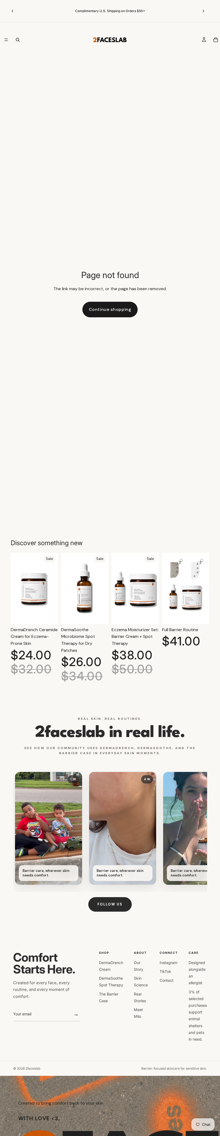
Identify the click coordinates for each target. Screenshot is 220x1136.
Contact (167, 980)
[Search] (18, 40)
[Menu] (6, 40)
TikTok (165, 971)
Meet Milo (138, 1013)
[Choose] (201, 616)
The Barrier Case (108, 997)
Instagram (168, 962)
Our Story (138, 966)
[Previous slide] (13, 11)
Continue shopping (110, 309)
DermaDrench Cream (111, 966)
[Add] (49, 616)
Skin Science (141, 981)
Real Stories (140, 997)
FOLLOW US (110, 904)
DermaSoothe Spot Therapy (111, 981)
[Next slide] (203, 11)
